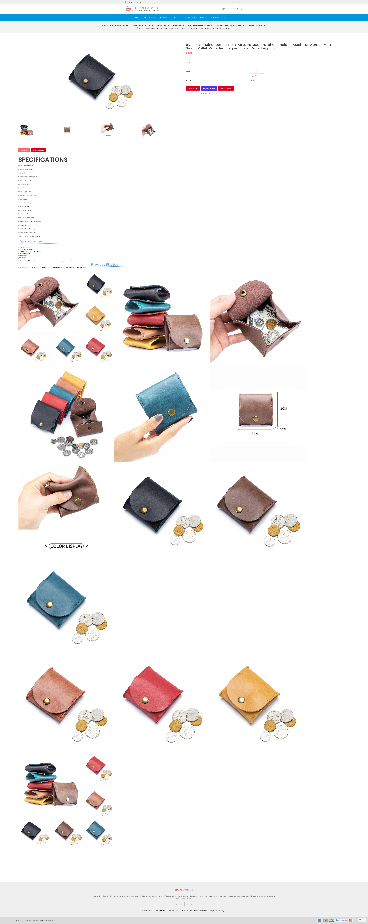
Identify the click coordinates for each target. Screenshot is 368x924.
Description (24, 150)
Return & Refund (186, 911)
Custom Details (147, 911)
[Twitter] (177, 904)
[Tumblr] (191, 904)
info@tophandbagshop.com (135, 2)
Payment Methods (161, 911)
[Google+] (186, 904)
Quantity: (189, 71)
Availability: (190, 80)
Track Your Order (237, 2)
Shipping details (38, 150)
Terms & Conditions (200, 911)
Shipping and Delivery (217, 911)
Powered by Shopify (46, 920)
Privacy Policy (173, 911)
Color (188, 62)
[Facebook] (182, 904)
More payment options (209, 93)
